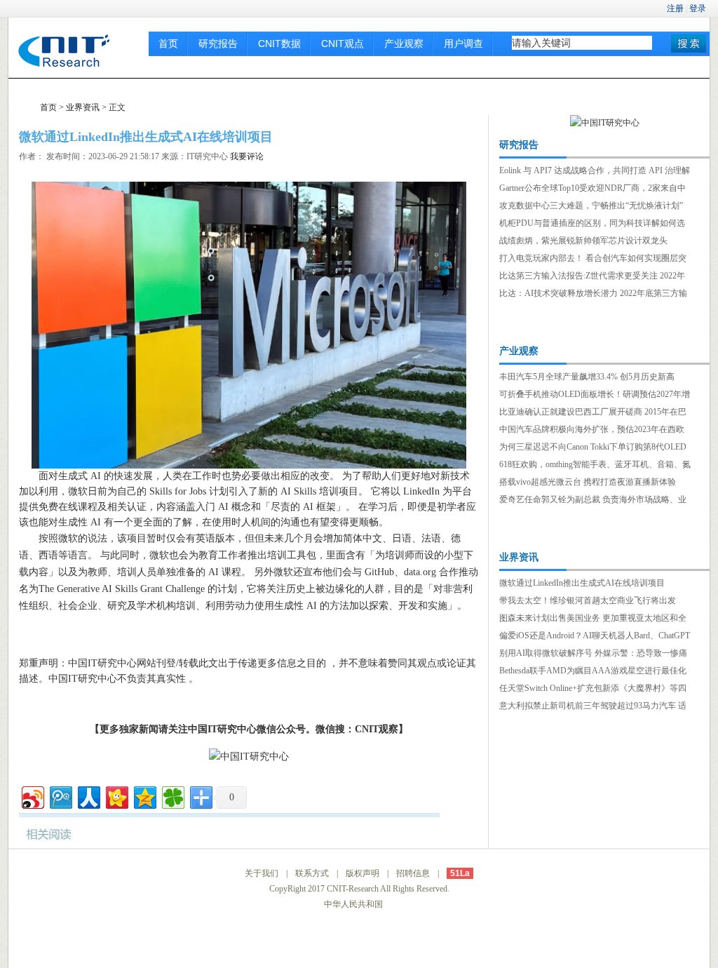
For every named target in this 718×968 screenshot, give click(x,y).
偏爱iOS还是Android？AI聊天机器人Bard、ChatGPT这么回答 (594, 637)
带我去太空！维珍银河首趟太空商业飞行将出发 (587, 600)
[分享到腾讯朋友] (172, 796)
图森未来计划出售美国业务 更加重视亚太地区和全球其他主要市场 (592, 619)
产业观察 (404, 43)
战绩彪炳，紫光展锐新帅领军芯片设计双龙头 (583, 241)
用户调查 (463, 43)
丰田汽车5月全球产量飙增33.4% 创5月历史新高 (587, 377)
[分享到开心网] (116, 796)
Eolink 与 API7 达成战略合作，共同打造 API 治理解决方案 (594, 172)
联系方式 (312, 873)
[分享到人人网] (88, 796)
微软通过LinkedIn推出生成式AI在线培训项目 (582, 583)
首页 (168, 43)
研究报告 (218, 43)
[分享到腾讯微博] (60, 796)
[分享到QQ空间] (144, 796)
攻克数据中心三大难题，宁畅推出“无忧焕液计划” (591, 205)
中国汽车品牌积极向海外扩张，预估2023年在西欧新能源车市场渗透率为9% (591, 430)
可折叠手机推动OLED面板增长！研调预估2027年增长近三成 (594, 395)
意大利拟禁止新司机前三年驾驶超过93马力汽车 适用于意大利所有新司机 (592, 707)
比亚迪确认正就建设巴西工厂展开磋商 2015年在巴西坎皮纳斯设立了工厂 (592, 413)
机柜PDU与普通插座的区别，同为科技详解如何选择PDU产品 (592, 224)
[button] (688, 43)
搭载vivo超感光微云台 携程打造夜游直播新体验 (587, 482)
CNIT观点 (342, 43)
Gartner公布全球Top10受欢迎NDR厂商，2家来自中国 (592, 189)
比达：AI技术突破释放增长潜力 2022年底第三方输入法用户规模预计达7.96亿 (593, 294)
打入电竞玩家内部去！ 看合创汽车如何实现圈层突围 (592, 259)
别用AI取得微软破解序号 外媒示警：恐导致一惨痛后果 (593, 654)
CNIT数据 (279, 43)
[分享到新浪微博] (32, 796)
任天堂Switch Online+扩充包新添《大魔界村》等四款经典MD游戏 (592, 689)
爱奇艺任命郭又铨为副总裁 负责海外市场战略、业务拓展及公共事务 (592, 501)
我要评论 (247, 156)
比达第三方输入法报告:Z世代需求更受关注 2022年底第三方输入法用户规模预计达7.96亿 (592, 277)
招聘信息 (413, 873)
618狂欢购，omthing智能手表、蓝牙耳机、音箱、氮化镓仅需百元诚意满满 (595, 465)
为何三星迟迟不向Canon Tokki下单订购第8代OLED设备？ (592, 448)
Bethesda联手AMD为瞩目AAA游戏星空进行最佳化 (592, 670)
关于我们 (261, 873)
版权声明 (362, 873)
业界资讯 (83, 107)
